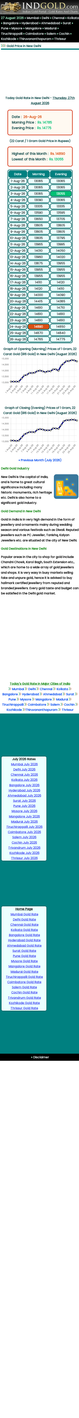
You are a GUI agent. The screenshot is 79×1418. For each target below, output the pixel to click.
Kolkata (73, 18)
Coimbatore (34, 33)
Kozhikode (8, 39)
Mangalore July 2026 (24, 816)
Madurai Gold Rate (24, 971)
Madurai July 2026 (24, 821)
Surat (67, 23)
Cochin (64, 33)
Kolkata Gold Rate (24, 930)
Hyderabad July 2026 (24, 790)
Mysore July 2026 (24, 811)
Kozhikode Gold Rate (24, 1003)
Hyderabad (29, 23)
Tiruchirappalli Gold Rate (24, 977)
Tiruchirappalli (11, 33)
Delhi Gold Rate (24, 919)
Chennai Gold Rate (24, 924)
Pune (4, 28)
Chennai (58, 18)
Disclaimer (40, 1057)
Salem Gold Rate (24, 987)
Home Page (24, 909)
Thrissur (60, 39)
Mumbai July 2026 (24, 764)
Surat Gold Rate (24, 951)
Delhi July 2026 (24, 769)
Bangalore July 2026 (24, 785)
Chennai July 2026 (24, 774)
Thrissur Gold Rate (24, 1008)
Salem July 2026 (24, 837)
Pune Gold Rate (24, 956)
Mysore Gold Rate (24, 961)
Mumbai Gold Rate (24, 914)
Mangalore (33, 28)
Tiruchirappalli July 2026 (24, 827)
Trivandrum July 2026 (24, 848)
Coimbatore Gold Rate (24, 982)
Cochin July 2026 (24, 842)
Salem (51, 33)
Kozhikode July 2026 (24, 853)
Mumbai (33, 18)
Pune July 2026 (24, 806)
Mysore (16, 28)
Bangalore (11, 23)
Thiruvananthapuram (35, 39)
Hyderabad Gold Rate (24, 940)
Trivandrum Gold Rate (24, 998)
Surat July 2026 (24, 801)
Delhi (45, 18)
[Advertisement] (40, 72)
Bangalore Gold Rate (24, 935)
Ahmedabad (50, 23)
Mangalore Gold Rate (24, 966)
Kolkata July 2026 (24, 780)
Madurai (50, 28)
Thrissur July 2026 (24, 858)
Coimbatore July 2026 (24, 832)
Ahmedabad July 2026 (24, 795)
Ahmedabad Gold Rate (24, 945)
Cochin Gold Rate (24, 992)
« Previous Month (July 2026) (40, 460)
